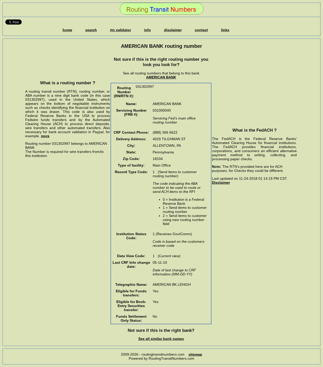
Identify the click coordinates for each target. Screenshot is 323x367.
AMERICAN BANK (161, 77)
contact (201, 30)
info (147, 30)
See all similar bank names (161, 339)
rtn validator (120, 30)
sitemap (195, 354)
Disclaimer (221, 182)
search (91, 30)
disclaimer (173, 30)
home (67, 30)
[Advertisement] (67, 64)
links (225, 30)
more (45, 136)
